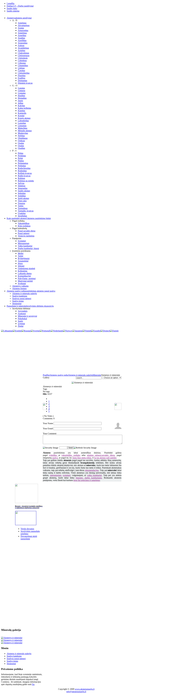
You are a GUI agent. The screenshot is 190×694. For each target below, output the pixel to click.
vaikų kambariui (94, 475)
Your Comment (49, 433)
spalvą (55, 458)
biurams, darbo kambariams (89, 478)
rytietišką (53, 455)
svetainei (66, 475)
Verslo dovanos (27, 529)
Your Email (48, 428)
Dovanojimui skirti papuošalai (29, 537)
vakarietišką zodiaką (70, 455)
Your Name (48, 423)
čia (33, 684)
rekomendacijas (92, 470)
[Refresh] (85, 447)
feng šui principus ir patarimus (86, 480)
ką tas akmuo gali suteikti (105, 458)
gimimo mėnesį (94, 455)
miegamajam (55, 475)
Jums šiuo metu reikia (81, 458)
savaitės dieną (108, 455)
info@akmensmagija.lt (76, 691)
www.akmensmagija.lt (84, 689)
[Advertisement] (95, 352)
